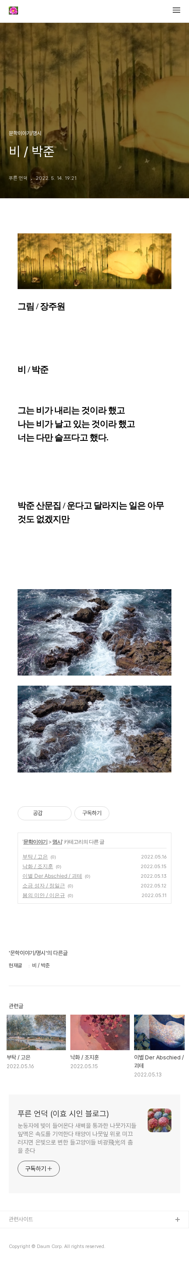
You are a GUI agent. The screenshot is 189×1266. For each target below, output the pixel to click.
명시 (57, 841)
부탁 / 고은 (35, 856)
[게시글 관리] (61, 813)
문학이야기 (35, 841)
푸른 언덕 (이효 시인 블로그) (63, 1113)
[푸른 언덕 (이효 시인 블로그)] (13, 11)
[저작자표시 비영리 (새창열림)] (117, 813)
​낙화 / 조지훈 (37, 866)
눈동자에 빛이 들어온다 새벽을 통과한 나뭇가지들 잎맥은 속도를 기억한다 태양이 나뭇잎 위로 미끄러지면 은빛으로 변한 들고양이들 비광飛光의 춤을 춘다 (77, 1138)
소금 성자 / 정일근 (43, 885)
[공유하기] (50, 813)
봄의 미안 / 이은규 (43, 895)
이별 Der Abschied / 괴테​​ (52, 876)
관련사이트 (21, 1219)
